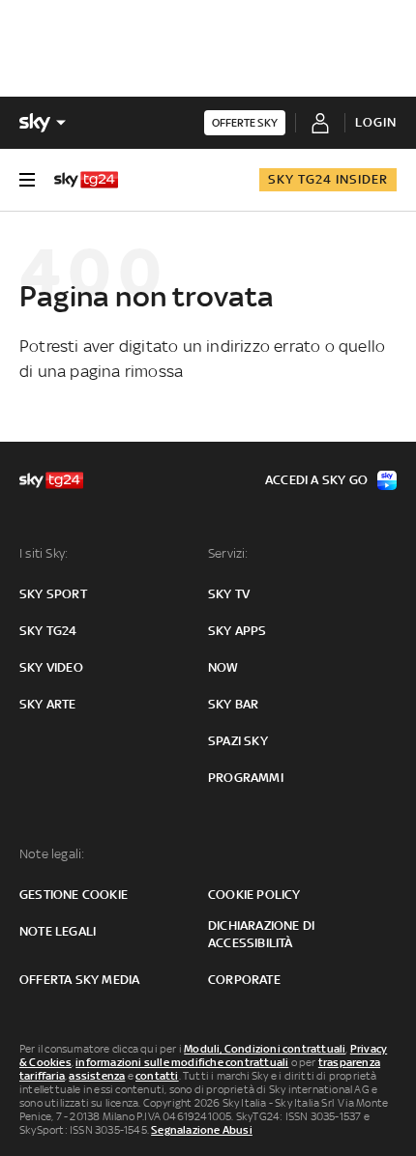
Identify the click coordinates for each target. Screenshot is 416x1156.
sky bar (233, 704)
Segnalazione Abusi (202, 1130)
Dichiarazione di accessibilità (261, 934)
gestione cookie (73, 894)
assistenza (97, 1076)
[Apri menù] (27, 179)
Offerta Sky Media (79, 979)
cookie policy (254, 894)
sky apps (237, 630)
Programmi (245, 777)
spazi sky (238, 741)
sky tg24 (48, 630)
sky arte (47, 704)
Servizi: (228, 553)
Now (223, 667)
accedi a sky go (316, 480)
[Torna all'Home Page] (86, 179)
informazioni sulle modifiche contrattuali (181, 1062)
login (376, 122)
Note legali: (51, 854)
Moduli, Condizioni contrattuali (264, 1048)
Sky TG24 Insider (328, 179)
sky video (51, 667)
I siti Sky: (43, 553)
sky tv (229, 594)
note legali (57, 931)
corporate (244, 979)
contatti (157, 1076)
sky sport (53, 594)
